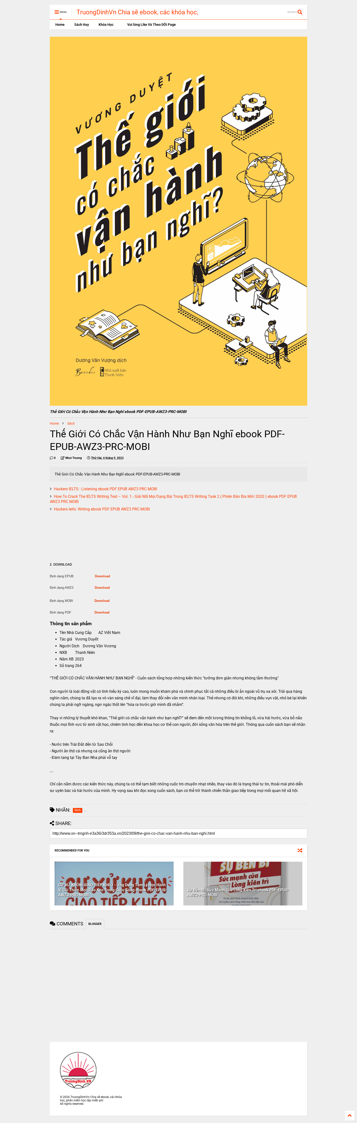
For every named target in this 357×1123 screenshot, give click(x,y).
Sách (71, 423)
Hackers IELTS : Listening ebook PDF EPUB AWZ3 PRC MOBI (105, 489)
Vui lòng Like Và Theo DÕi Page (151, 24)
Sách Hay (81, 24)
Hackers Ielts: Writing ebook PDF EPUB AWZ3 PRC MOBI (102, 509)
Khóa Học (106, 24)
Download (102, 576)
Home (60, 24)
